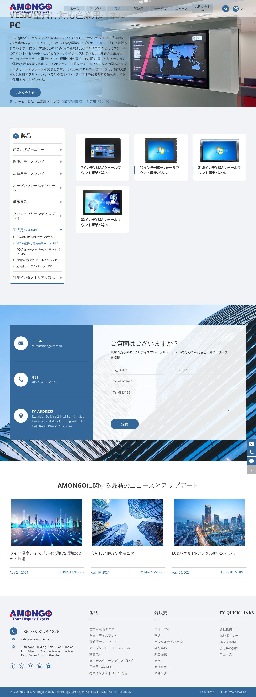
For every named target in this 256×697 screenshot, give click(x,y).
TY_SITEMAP (208, 692)
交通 (157, 635)
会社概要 (226, 629)
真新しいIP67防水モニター (114, 553)
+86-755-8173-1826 (40, 631)
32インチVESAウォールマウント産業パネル (101, 222)
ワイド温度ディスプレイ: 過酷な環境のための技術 (46, 555)
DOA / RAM (228, 642)
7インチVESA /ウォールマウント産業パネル (101, 170)
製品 (31, 101)
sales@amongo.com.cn (36, 639)
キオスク (160, 673)
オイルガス (162, 667)
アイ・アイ (162, 629)
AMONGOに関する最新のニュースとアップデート (128, 485)
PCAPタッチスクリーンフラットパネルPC (38, 252)
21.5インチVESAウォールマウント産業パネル (219, 170)
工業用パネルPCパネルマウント (36, 237)
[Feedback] (251, 461)
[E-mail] (251, 443)
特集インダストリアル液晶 (34, 277)
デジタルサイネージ (168, 642)
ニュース (226, 654)
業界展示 (20, 201)
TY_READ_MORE (70, 572)
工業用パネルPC (48, 101)
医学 (157, 660)
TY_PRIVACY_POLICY (233, 692)
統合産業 (160, 654)
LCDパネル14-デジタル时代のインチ (204, 553)
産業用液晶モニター (28, 149)
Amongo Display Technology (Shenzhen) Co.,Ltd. (64, 692)
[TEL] (251, 452)
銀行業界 (160, 648)
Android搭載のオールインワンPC (38, 260)
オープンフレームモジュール (34, 187)
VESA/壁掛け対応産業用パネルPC (85, 101)
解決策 (160, 613)
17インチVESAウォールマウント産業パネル (160, 170)
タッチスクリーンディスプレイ (34, 215)
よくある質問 (229, 648)
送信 (124, 424)
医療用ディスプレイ (28, 161)
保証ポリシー (229, 635)
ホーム (20, 101)
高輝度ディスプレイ (28, 173)
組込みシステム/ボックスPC (34, 266)
